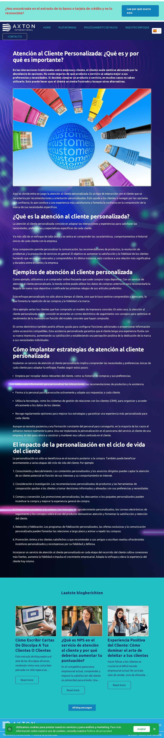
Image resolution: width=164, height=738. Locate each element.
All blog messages (82, 707)
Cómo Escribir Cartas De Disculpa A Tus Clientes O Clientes (34, 645)
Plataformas (67, 27)
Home (47, 27)
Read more (27, 680)
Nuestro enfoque (137, 27)
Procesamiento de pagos (101, 27)
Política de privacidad (99, 731)
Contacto (15, 36)
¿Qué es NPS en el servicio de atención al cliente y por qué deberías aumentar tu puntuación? (82, 650)
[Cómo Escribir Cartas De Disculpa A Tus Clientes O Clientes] (36, 621)
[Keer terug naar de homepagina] (19, 27)
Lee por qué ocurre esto (139, 11)
